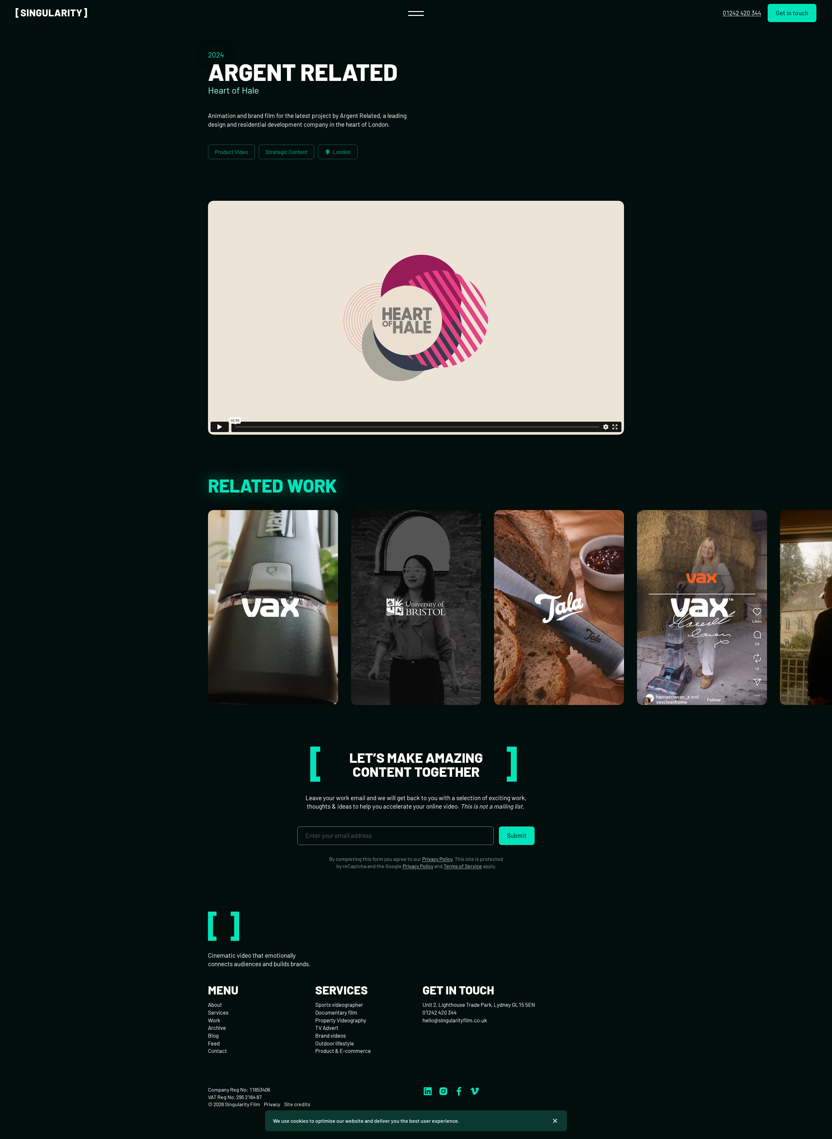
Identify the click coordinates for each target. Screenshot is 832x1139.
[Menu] (416, 13)
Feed (214, 1043)
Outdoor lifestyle (334, 1043)
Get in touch (792, 13)
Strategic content (286, 151)
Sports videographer (339, 1004)
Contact (217, 1050)
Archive (217, 1027)
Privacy (272, 1104)
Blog (213, 1035)
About (215, 1004)
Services (218, 1012)
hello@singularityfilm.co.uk (454, 1020)
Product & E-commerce (343, 1050)
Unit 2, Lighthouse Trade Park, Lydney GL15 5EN (478, 1004)
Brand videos (330, 1035)
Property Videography (340, 1020)
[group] (273, 607)
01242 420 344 (742, 13)
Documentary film (336, 1012)
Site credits (297, 1104)
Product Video (231, 151)
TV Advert (326, 1027)
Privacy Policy (437, 859)
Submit (516, 835)
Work (214, 1020)
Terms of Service (463, 866)
